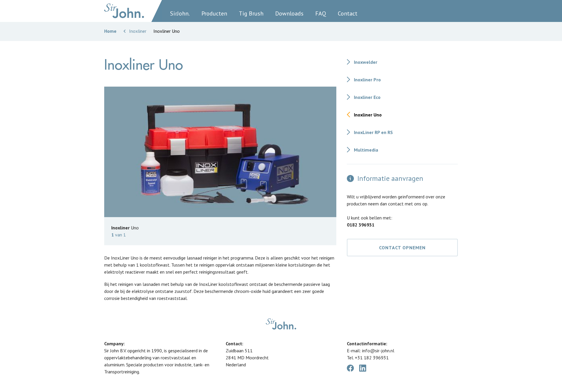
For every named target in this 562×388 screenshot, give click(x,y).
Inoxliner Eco (367, 97)
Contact (347, 13)
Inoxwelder (365, 62)
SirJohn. (180, 13)
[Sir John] (124, 11)
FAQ (320, 13)
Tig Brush (251, 13)
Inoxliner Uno (368, 115)
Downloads (289, 13)
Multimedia (366, 150)
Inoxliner (137, 31)
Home (110, 31)
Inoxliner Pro (367, 80)
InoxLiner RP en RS (373, 132)
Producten (214, 13)
